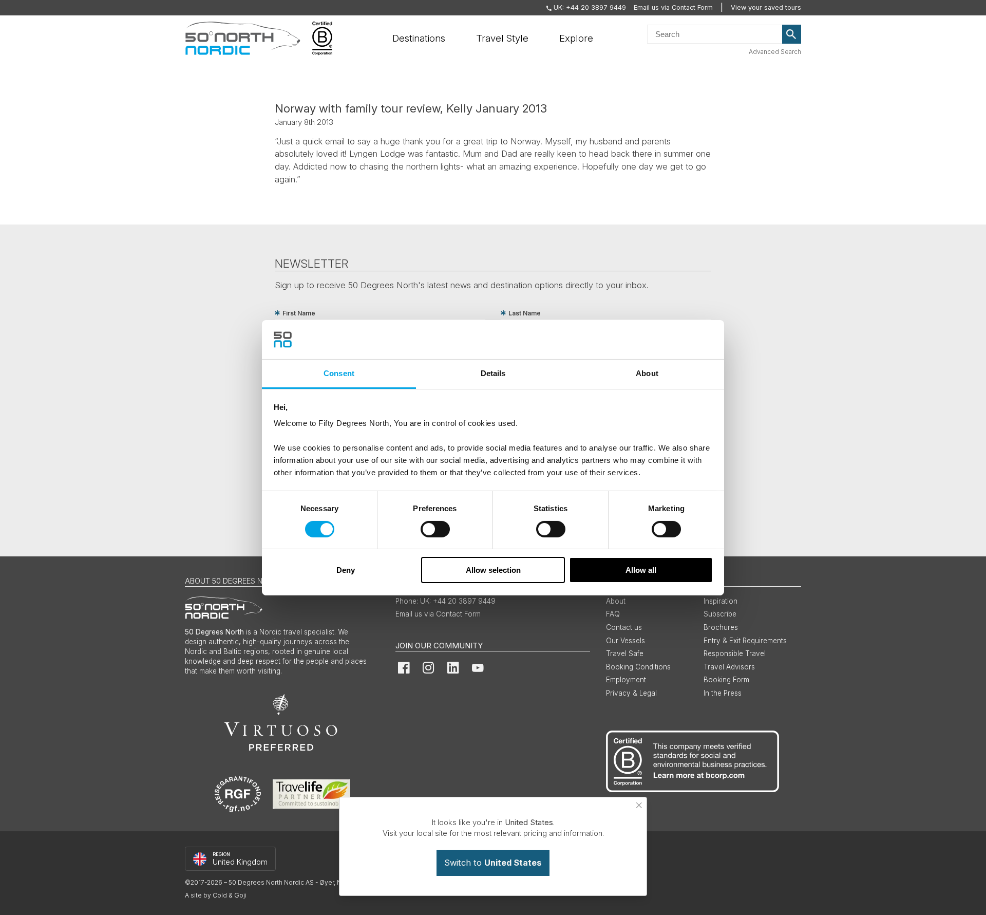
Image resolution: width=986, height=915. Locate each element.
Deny (345, 570)
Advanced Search (775, 51)
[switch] (435, 529)
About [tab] (647, 373)
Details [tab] (493, 373)
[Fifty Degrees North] (242, 38)
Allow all (640, 570)
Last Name (524, 313)
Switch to (493, 862)
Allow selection (493, 570)
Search (792, 34)
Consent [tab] (339, 373)
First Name (298, 313)
